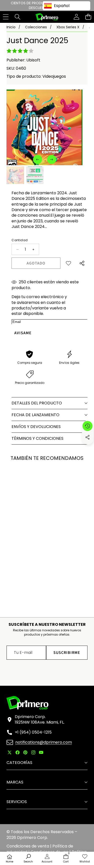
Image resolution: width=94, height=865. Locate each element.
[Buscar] (17, 17)
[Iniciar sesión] (76, 17)
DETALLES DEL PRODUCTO (37, 403)
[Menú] (5, 17)
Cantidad (20, 240)
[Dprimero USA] (47, 17)
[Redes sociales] (87, 437)
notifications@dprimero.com (43, 742)
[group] (15, 175)
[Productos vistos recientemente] (87, 426)
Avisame (23, 333)
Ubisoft (33, 60)
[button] (88, 17)
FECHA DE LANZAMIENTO (35, 415)
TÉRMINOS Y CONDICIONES (37, 438)
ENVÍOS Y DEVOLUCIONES (36, 426)
